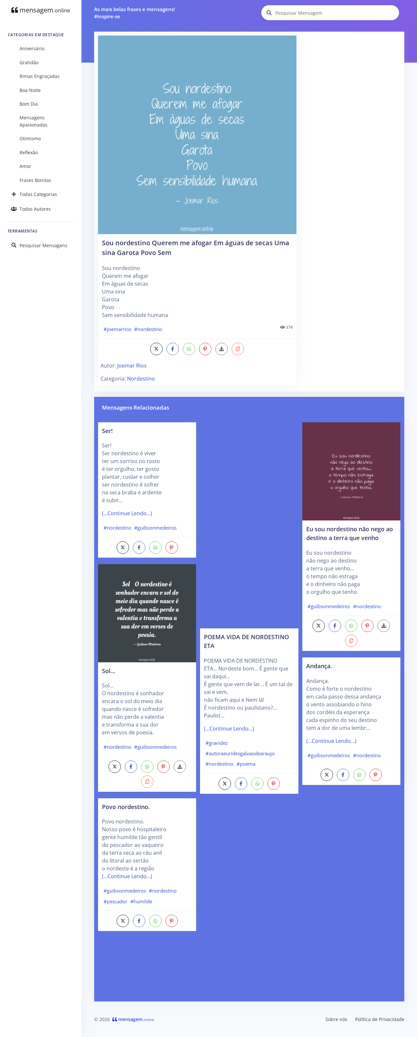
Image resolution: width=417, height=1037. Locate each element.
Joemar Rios (132, 365)
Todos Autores (35, 209)
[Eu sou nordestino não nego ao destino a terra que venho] (351, 470)
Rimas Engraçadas (40, 76)
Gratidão (29, 62)
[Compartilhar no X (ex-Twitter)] (156, 349)
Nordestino (141, 378)
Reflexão (29, 152)
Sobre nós (336, 1019)
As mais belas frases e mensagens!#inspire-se (134, 13)
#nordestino (148, 329)
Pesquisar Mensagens (43, 245)
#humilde (141, 901)
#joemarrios (117, 329)
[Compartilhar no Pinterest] (205, 349)
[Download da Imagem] (221, 349)
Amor (25, 166)
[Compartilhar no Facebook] (172, 349)
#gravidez (217, 743)
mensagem (44, 10)
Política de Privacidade (379, 1019)
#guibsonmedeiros (155, 527)
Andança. (319, 666)
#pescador (115, 901)
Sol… (108, 671)
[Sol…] (147, 612)
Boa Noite (30, 90)
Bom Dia (29, 104)
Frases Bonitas (35, 180)
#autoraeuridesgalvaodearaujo (240, 753)
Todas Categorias (38, 194)
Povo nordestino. (126, 807)
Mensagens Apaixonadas (34, 121)
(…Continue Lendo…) (127, 513)
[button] (238, 349)
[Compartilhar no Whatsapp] (189, 349)
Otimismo (30, 138)
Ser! (107, 431)
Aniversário (32, 48)
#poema (246, 763)
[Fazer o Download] (197, 135)
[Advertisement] (350, 76)
